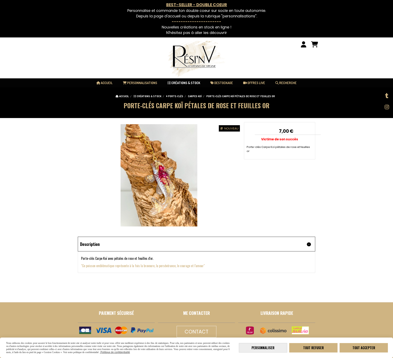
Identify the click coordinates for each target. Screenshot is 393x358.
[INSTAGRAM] (387, 107)
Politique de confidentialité (115, 352)
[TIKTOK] (387, 96)
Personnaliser (263, 347)
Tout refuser (313, 347)
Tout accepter (363, 347)
